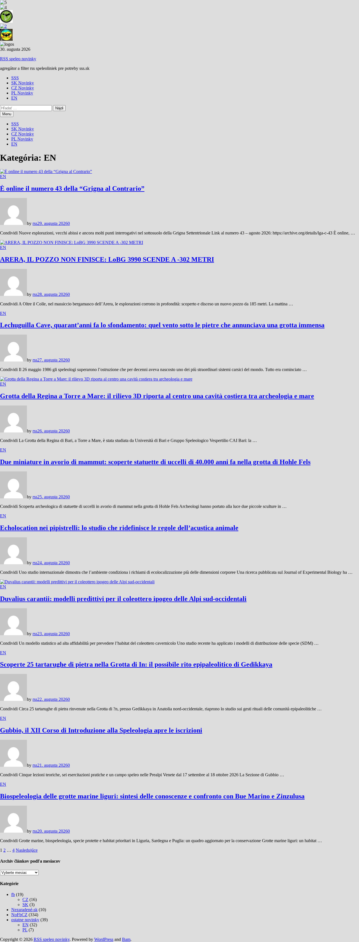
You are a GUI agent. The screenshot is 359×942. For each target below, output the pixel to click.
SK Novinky (22, 82)
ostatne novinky (25, 919)
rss (35, 223)
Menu (6, 114)
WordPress (103, 939)
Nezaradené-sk (24, 909)
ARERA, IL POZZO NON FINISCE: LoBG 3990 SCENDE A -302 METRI (107, 259)
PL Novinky (22, 93)
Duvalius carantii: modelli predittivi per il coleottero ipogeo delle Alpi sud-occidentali (123, 598)
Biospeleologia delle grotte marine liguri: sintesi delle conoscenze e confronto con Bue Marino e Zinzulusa (152, 796)
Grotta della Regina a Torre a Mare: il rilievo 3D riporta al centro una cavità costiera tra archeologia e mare (157, 396)
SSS (15, 77)
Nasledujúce (27, 850)
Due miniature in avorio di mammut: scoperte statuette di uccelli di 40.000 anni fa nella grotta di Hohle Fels (155, 462)
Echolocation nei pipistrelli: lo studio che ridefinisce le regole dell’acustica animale (119, 527)
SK (25, 904)
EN (14, 98)
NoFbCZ (19, 914)
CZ (25, 899)
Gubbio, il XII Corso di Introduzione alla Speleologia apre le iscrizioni (101, 730)
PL (24, 929)
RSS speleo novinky (18, 58)
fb (13, 894)
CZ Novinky (22, 88)
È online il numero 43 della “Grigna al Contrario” (72, 188)
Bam (126, 939)
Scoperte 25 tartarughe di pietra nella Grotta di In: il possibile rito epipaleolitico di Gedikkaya (136, 664)
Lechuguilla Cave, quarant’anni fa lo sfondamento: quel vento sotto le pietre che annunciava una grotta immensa (162, 325)
